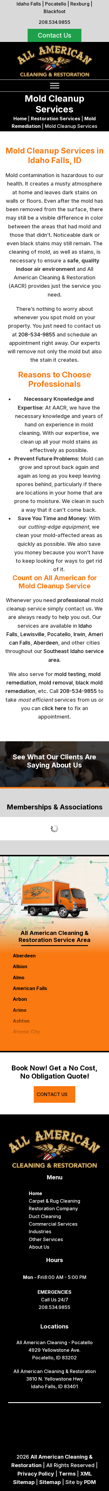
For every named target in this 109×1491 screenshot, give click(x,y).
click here (54, 708)
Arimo (19, 1010)
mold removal (56, 683)
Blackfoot (54, 11)
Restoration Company (53, 1208)
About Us (39, 1247)
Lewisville (32, 634)
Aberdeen (45, 643)
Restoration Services (55, 118)
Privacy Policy (35, 1474)
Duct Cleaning (45, 1216)
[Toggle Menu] (54, 86)
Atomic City (26, 1032)
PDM (90, 1482)
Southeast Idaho (64, 651)
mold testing (69, 674)
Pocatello (55, 4)
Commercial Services (53, 1224)
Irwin (79, 634)
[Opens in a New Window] (41, 1411)
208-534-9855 (36, 334)
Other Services (46, 1239)
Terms (67, 1474)
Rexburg (80, 4)
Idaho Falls (29, 4)
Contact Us (54, 35)
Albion (20, 966)
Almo (18, 977)
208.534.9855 (54, 22)
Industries (40, 1231)
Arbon (20, 999)
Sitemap (50, 1482)
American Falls (30, 988)
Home (20, 118)
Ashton (21, 1021)
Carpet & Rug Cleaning (54, 1201)
